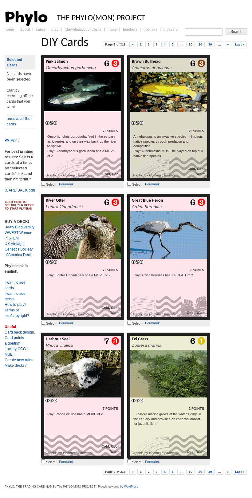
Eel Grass (140, 339)
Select (50, 184)
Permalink (66, 184)
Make (112, 29)
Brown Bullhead (146, 61)
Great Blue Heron (147, 200)
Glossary (170, 29)
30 (210, 44)
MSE (9, 354)
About (25, 29)
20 (200, 44)
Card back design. (20, 332)
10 (190, 44)
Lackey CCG (15, 349)
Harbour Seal (57, 339)
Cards (40, 29)
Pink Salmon (57, 61)
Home (9, 29)
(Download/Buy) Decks (83, 29)
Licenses (150, 29)
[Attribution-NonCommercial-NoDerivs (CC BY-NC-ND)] (51, 123)
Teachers (130, 29)
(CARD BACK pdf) (20, 190)
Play (54, 29)
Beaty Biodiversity (19, 227)
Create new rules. (19, 360)
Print (14, 140)
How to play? (15, 304)
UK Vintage (14, 244)
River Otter (55, 200)
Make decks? (16, 365)
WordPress (131, 486)
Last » (239, 44)
